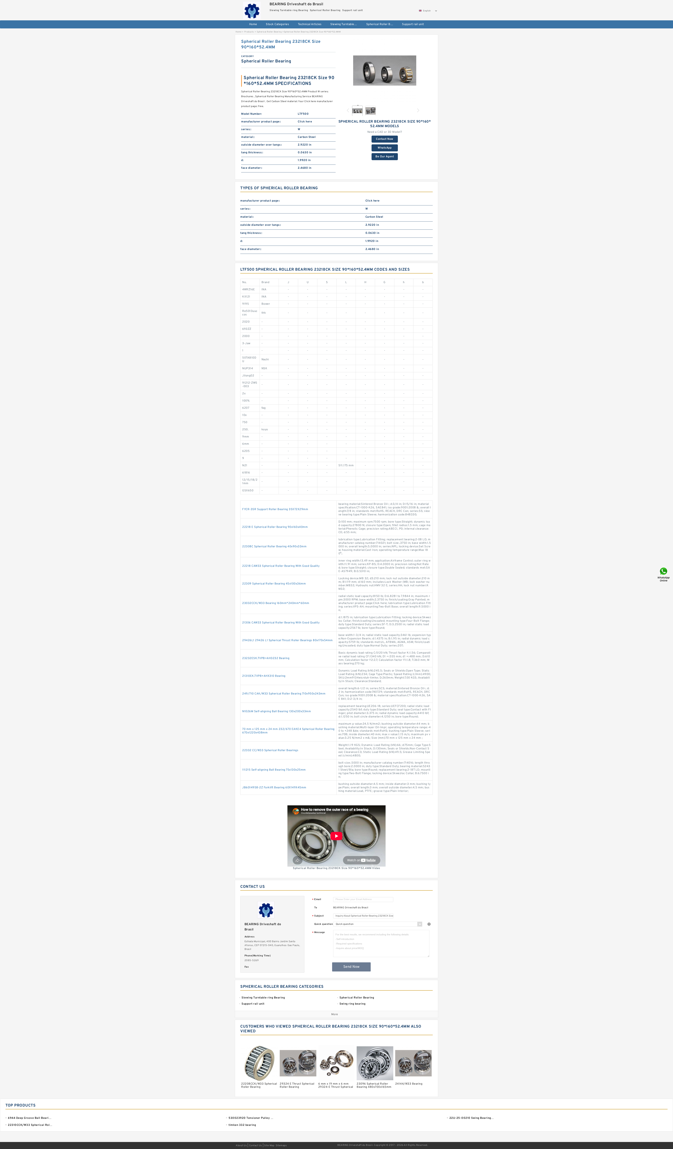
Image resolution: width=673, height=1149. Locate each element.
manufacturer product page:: (261, 121)
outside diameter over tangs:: (261, 145)
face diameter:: (251, 168)
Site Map (269, 1145)
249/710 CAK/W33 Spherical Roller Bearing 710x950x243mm (283, 694)
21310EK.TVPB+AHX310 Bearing (263, 676)
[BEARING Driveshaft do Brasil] (252, 9)
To (315, 907)
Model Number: (251, 114)
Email (316, 899)
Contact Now (384, 139)
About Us (241, 1145)
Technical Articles (310, 24)
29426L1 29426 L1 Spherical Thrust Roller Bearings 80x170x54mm (287, 640)
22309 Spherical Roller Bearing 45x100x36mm (274, 584)
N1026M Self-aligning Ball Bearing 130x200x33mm (276, 711)
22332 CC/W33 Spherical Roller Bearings (270, 750)
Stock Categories (277, 24)
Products (249, 32)
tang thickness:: (252, 152)
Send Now (351, 967)
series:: (246, 129)
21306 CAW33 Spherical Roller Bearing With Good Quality (280, 622)
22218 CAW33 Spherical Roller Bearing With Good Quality (280, 566)
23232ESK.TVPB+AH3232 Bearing (265, 658)
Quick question (323, 924)
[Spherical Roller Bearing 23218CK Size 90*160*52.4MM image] (384, 70)
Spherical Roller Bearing (381, 24)
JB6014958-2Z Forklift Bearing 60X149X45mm (274, 787)
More (334, 1014)
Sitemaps (281, 1145)
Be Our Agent (384, 156)
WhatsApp (385, 148)
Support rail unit (413, 24)
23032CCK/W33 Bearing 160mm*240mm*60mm (275, 603)
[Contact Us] (664, 574)
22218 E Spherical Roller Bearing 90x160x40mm (275, 527)
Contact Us (255, 1145)
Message (318, 932)
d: (242, 160)
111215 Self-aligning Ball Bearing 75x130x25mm (274, 770)
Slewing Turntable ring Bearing (345, 24)
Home (253, 24)
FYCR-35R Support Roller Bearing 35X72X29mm (275, 509)
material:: (248, 137)
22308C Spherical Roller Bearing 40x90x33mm (274, 546)
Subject (318, 916)
